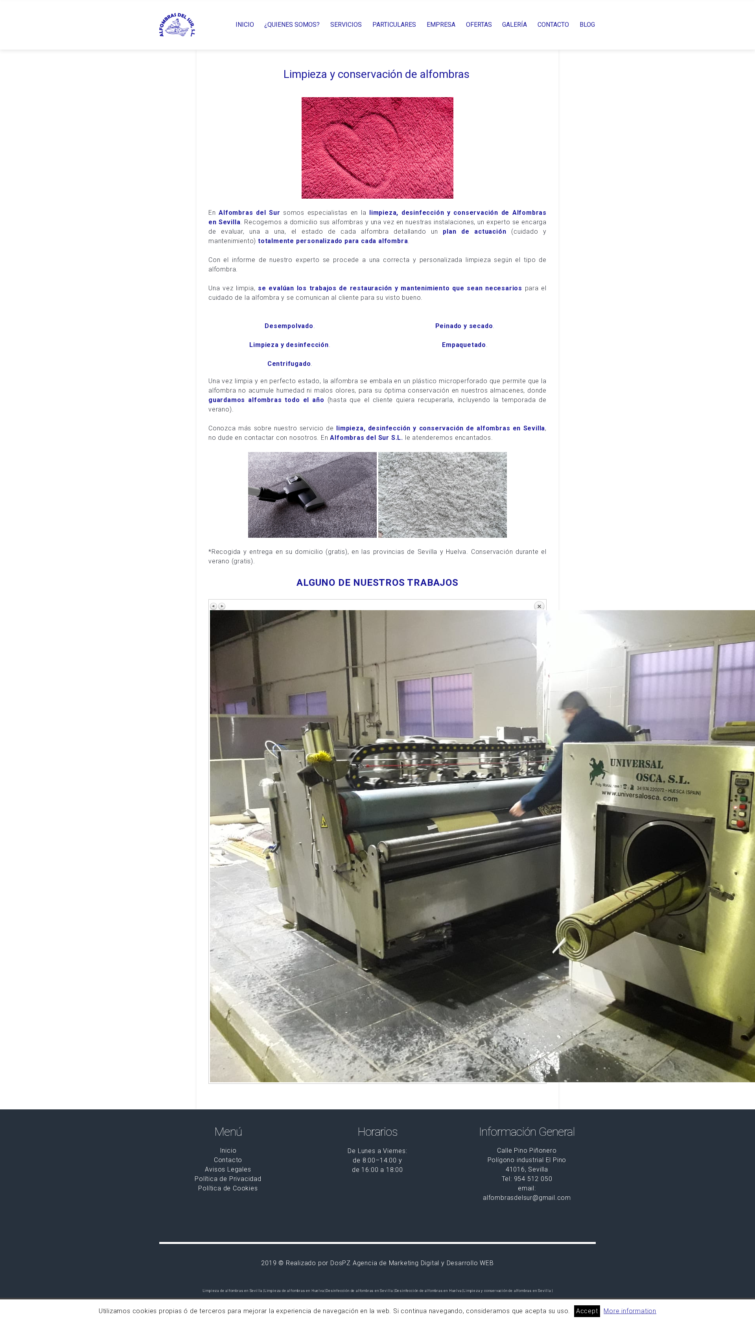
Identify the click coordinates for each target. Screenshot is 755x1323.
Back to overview (539, 605)
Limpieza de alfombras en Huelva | (295, 1291)
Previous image (214, 606)
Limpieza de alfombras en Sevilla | (233, 1291)
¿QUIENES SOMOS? (292, 24)
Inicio (228, 1150)
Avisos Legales (228, 1169)
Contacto (228, 1160)
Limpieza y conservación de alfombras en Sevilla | (507, 1291)
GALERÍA (514, 24)
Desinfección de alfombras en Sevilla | (360, 1291)
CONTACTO (553, 24)
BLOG (587, 24)
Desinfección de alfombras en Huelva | (429, 1291)
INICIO (245, 24)
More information (630, 1311)
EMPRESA (441, 24)
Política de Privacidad (228, 1179)
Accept (587, 1311)
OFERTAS (479, 24)
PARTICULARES (394, 24)
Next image (222, 606)
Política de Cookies (228, 1188)
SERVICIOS (346, 24)
